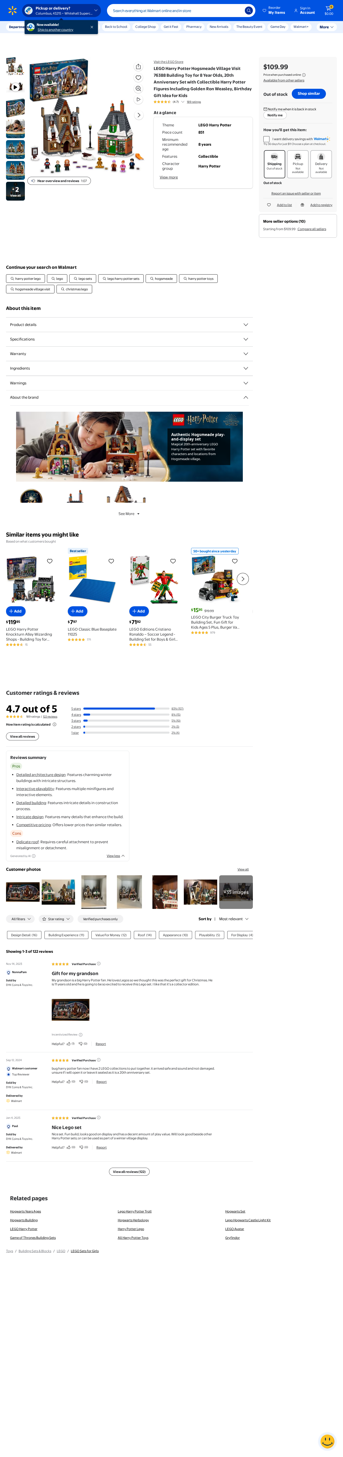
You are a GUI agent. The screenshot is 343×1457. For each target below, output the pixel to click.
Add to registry (321, 205)
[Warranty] (246, 354)
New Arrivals (219, 27)
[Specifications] (246, 339)
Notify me (275, 115)
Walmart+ (301, 27)
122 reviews (50, 716)
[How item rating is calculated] (54, 724)
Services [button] (50, 27)
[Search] (249, 11)
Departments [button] (19, 27)
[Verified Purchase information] (99, 964)
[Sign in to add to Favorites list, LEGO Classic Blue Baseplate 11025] (111, 561)
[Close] (93, 27)
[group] (177, 102)
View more (169, 177)
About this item (23, 308)
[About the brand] (246, 397)
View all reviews (22, 736)
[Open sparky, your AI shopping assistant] (327, 1441)
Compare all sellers (312, 229)
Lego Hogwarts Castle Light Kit (248, 1220)
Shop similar (309, 93)
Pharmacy (194, 27)
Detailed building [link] (31, 802)
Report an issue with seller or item (296, 193)
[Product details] (246, 325)
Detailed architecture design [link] (41, 774)
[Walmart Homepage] (12, 10)
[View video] (138, 99)
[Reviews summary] (183, 102)
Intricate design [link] (29, 816)
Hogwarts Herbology (133, 1220)
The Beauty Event (249, 27)
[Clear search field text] (237, 10)
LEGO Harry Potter (23, 1229)
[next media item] (138, 115)
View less (113, 856)
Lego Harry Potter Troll (135, 1211)
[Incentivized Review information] (81, 1035)
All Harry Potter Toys (133, 1238)
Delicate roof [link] (27, 841)
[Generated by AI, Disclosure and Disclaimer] (34, 856)
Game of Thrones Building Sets (33, 1238)
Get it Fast (171, 27)
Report (101, 1044)
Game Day (277, 27)
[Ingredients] (246, 368)
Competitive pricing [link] (33, 824)
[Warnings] (246, 383)
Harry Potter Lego (131, 1229)
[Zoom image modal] (138, 88)
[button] (274, 10)
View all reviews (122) (129, 1172)
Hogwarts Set (235, 1211)
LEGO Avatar (234, 1229)
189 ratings (194, 101)
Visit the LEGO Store (168, 62)
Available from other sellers (283, 80)
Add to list (284, 205)
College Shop (145, 27)
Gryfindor (232, 1238)
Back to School (116, 27)
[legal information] (304, 75)
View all (243, 869)
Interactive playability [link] (35, 788)
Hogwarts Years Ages (25, 1211)
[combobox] (181, 10)
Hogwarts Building (24, 1220)
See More (126, 513)
